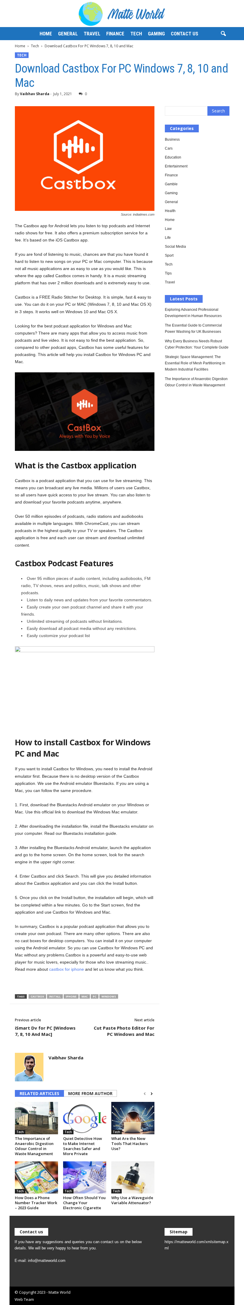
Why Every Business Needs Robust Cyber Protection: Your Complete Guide (197, 344)
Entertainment (176, 166)
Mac (85, 996)
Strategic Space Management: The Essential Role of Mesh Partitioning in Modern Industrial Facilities (195, 363)
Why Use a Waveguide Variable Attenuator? (132, 1200)
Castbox (37, 996)
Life (168, 238)
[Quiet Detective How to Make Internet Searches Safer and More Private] (84, 1118)
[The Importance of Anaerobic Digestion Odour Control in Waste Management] (36, 1118)
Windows (108, 996)
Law (168, 229)
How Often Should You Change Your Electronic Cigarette (84, 1202)
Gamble (171, 184)
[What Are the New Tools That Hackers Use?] (132, 1118)
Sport (169, 255)
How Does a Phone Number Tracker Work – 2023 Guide (36, 1202)
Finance (115, 34)
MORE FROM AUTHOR (90, 1093)
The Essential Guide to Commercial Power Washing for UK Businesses (193, 328)
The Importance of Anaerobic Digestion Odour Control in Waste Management (34, 1146)
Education (173, 157)
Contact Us (184, 34)
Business (172, 139)
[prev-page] (145, 1094)
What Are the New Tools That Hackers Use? (129, 1143)
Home (46, 34)
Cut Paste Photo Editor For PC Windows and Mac (124, 1031)
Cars (169, 148)
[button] (223, 33)
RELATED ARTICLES (39, 1093)
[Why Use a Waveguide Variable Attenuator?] (132, 1177)
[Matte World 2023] (122, 13)
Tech (136, 34)
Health (170, 211)
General (68, 34)
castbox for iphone (66, 969)
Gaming (156, 34)
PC (94, 996)
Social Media (175, 246)
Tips (168, 273)
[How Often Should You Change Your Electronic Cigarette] (84, 1177)
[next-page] (151, 1094)
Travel (92, 34)
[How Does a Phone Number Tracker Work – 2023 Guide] (36, 1177)
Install (55, 996)
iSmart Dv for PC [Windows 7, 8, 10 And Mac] (45, 1031)
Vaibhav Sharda (34, 93)
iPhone (71, 996)
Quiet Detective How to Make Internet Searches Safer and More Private (82, 1146)
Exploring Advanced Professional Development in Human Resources (193, 313)
